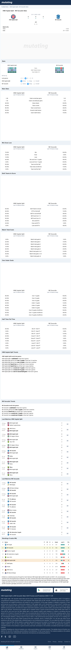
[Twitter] (7, 636)
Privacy (54, 641)
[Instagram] (11, 636)
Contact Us (67, 641)
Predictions (21, 648)
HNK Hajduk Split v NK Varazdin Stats (19, 7)
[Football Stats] (6, 2)
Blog (50, 648)
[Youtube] (15, 636)
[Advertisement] (36, 46)
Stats (7, 648)
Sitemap (60, 641)
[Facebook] (3, 636)
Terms (49, 641)
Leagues (35, 648)
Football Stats (4, 7)
